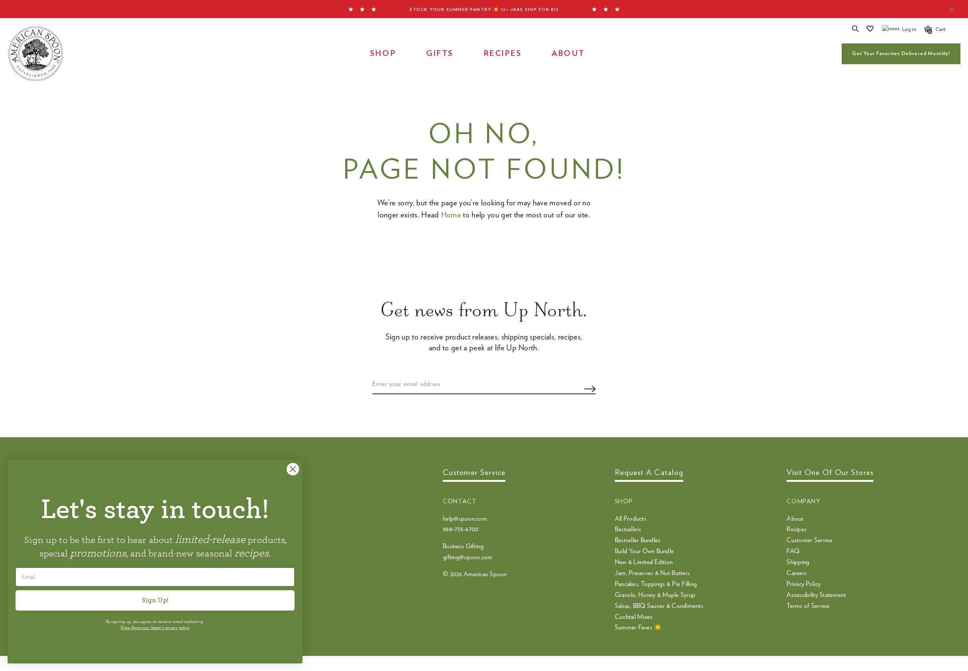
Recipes (503, 53)
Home (451, 215)
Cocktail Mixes (634, 617)
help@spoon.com (465, 518)
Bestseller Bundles (638, 540)
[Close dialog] (292, 469)
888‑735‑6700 (460, 529)
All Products (630, 518)
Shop (383, 53)
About (568, 53)
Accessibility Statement (816, 595)
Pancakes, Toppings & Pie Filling (656, 584)
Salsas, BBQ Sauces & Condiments (659, 606)
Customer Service (809, 540)
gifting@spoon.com (467, 557)
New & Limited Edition (644, 562)
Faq (792, 551)
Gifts (439, 53)
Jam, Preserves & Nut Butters (652, 573)
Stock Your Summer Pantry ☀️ (484, 9)
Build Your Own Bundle (644, 551)
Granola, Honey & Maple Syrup (655, 595)
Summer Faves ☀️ (638, 627)
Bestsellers (628, 529)
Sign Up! (155, 600)
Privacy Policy (803, 584)
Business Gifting (463, 546)
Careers (796, 573)
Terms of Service (807, 606)
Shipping (797, 562)
